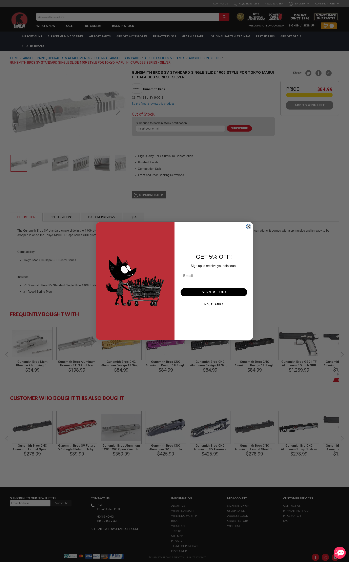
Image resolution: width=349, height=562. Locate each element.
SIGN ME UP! (214, 292)
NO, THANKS (214, 304)
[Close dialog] (248, 226)
